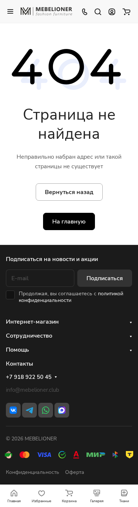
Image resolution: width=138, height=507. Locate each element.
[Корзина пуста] (126, 11)
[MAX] (61, 410)
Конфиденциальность (32, 472)
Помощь (17, 350)
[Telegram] (29, 410)
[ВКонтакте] (13, 410)
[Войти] (112, 11)
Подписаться (104, 278)
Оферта (74, 472)
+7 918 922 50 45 (29, 377)
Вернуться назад (69, 192)
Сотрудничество (29, 336)
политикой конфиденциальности (71, 297)
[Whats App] (45, 410)
